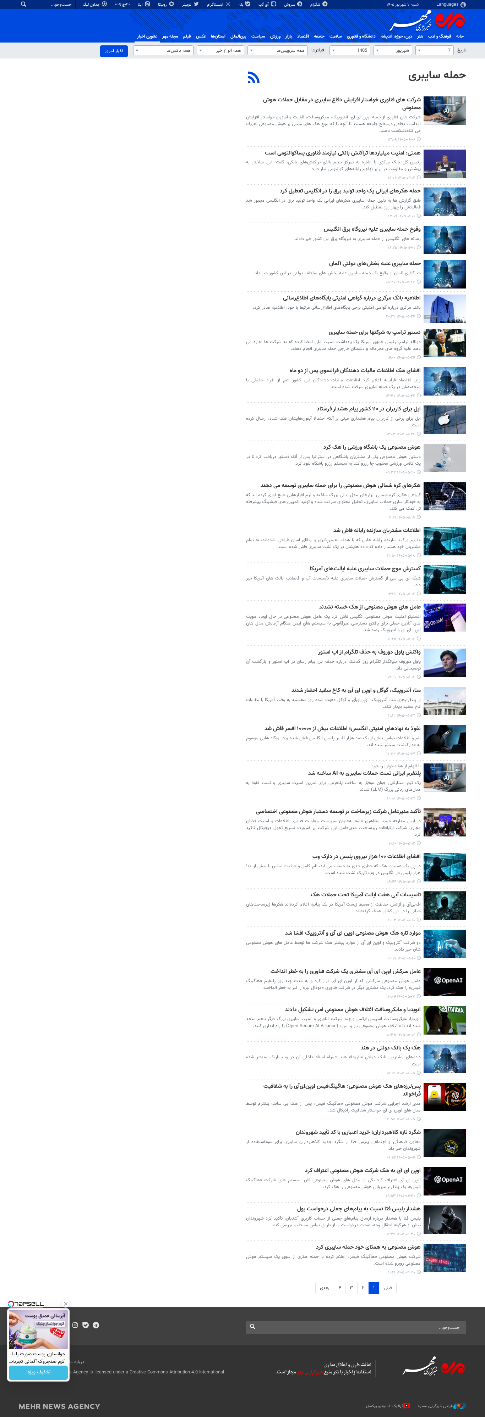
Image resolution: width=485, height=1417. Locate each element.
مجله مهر (170, 36)
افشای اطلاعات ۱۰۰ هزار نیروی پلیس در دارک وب (366, 857)
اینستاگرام (215, 5)
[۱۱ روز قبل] (445, 274)
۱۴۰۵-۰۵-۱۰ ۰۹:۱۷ (401, 959)
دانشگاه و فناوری (361, 36)
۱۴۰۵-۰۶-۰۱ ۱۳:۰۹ (401, 216)
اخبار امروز (114, 51)
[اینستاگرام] (75, 1326)
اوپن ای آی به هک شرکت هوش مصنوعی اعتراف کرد (363, 1171)
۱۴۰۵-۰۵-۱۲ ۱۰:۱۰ (402, 844)
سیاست (258, 36)
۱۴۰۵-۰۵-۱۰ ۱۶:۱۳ (401, 920)
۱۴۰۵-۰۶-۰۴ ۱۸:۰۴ (401, 178)
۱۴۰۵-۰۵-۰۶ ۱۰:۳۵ (401, 1035)
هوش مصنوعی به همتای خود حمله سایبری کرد (368, 1248)
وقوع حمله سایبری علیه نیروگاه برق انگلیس (372, 230)
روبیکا (163, 5)
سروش (290, 5)
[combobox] (434, 50)
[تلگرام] (95, 1326)
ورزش (275, 36)
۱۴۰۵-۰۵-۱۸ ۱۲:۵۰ (401, 556)
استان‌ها (218, 36)
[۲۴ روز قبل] (445, 579)
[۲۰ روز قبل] (445, 541)
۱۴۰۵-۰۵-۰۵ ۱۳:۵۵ (400, 1119)
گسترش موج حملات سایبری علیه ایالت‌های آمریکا (365, 569)
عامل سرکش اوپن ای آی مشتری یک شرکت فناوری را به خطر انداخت (346, 972)
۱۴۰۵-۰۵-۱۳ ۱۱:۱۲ (401, 716)
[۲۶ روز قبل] (445, 822)
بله (241, 5)
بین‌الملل (238, 36)
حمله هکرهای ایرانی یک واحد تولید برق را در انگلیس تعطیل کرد (350, 191)
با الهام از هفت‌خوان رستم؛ (396, 766)
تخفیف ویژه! (38, 1373)
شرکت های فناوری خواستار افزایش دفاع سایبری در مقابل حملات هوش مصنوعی (342, 104)
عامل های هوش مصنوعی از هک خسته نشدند (370, 608)
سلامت (335, 36)
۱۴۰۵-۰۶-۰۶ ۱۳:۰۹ (401, 140)
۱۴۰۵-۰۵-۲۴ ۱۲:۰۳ (401, 434)
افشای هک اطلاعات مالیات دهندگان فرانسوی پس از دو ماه (355, 371)
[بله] (85, 1326)
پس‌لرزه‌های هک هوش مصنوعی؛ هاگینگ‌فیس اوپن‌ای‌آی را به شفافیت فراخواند (342, 1091)
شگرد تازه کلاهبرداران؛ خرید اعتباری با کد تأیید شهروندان (358, 1133)
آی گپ (264, 5)
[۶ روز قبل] (445, 201)
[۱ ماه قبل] (445, 982)
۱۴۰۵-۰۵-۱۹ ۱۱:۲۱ (402, 518)
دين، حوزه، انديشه (396, 36)
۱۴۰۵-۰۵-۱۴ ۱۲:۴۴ (401, 594)
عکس (201, 36)
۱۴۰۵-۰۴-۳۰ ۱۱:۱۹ (401, 1273)
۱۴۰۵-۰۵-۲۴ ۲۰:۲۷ (400, 317)
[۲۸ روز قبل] (445, 905)
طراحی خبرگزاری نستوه (435, 1406)
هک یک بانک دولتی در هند (391, 1048)
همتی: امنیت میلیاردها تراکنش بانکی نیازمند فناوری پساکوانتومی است (343, 154)
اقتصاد (303, 36)
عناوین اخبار (147, 36)
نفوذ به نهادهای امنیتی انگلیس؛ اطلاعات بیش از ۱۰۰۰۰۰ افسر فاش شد (343, 729)
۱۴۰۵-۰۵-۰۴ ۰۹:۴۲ (401, 1158)
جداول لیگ (92, 5)
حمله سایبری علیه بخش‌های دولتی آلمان (375, 264)
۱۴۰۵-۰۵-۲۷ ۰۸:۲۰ (400, 282)
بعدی (324, 1288)
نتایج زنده (123, 4)
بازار (288, 36)
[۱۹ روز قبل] (445, 496)
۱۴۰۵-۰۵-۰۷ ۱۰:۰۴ (401, 997)
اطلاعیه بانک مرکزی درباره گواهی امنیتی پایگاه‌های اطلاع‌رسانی (352, 299)
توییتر (187, 5)
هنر (420, 36)
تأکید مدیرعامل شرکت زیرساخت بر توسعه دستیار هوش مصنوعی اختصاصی (338, 812)
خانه (460, 36)
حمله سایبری (437, 75)
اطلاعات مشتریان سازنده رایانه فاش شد (377, 531)
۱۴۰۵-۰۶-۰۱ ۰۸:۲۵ (401, 248)
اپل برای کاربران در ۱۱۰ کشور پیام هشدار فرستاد (369, 409)
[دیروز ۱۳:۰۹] (445, 110)
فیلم (187, 36)
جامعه (319, 36)
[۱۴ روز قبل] (445, 309)
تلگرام (315, 5)
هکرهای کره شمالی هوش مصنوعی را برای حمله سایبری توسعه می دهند (341, 486)
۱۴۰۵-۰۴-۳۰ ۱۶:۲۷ (401, 1234)
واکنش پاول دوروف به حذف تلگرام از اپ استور (369, 653)
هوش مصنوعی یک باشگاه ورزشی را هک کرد (372, 448)
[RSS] (254, 78)
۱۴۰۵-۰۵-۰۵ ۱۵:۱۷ (401, 1073)
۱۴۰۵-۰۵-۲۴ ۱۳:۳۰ (400, 396)
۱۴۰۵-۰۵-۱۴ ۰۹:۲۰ (401, 677)
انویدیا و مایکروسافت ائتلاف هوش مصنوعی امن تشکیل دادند (353, 1010)
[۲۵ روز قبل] (445, 701)
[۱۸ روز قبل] (445, 458)
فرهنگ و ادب (439, 36)
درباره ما (76, 1362)
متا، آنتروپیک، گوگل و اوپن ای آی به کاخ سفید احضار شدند (356, 691)
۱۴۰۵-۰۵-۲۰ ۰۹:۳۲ (400, 473)
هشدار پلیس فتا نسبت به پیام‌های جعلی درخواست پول (359, 1209)
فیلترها (317, 50)
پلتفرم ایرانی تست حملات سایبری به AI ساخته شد (364, 774)
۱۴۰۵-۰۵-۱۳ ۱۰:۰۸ (401, 799)
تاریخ (461, 50)
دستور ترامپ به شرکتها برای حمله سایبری (375, 333)
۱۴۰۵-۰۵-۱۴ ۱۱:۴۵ (401, 639)
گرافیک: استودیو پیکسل (384, 1406)
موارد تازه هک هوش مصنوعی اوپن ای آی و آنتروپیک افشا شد (353, 934)
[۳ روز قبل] (445, 164)
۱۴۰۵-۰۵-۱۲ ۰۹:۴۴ (401, 882)
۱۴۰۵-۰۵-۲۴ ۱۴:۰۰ (401, 358)
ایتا (141, 5)
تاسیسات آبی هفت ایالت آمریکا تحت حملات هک (366, 895)
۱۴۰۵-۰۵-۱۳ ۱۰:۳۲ (400, 754)
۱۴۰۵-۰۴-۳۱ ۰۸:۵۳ (400, 1196)
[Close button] (65, 1303)
